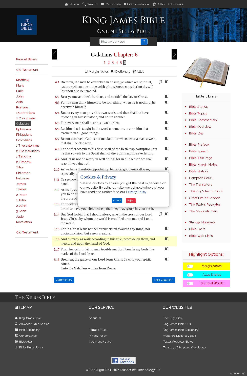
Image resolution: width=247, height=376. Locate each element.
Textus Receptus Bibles (178, 341)
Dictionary (113, 4)
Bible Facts (197, 229)
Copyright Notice (100, 341)
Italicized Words (211, 283)
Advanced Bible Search (34, 324)
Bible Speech (199, 151)
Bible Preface (199, 144)
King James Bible (30, 318)
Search (92, 4)
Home (74, 4)
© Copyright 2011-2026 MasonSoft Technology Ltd (123, 370)
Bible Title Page (200, 158)
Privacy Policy (98, 335)
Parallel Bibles (26, 59)
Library (178, 4)
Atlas (161, 4)
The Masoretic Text (203, 211)
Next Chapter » (163, 279)
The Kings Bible (173, 318)
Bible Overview (200, 126)
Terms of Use (98, 329)
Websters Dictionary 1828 (179, 335)
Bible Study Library (31, 347)
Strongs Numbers (202, 222)
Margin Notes (212, 266)
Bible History (198, 171)
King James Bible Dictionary (180, 329)
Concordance (139, 4)
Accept (117, 200)
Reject (130, 200)
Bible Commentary (203, 120)
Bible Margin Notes (203, 164)
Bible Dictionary (29, 329)
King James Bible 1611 (177, 324)
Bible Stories (198, 106)
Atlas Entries (211, 274)
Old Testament (27, 69)
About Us (95, 318)
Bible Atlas (25, 341)
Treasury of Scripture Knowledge (184, 347)
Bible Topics (198, 113)
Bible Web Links (201, 236)
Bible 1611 (196, 133)
